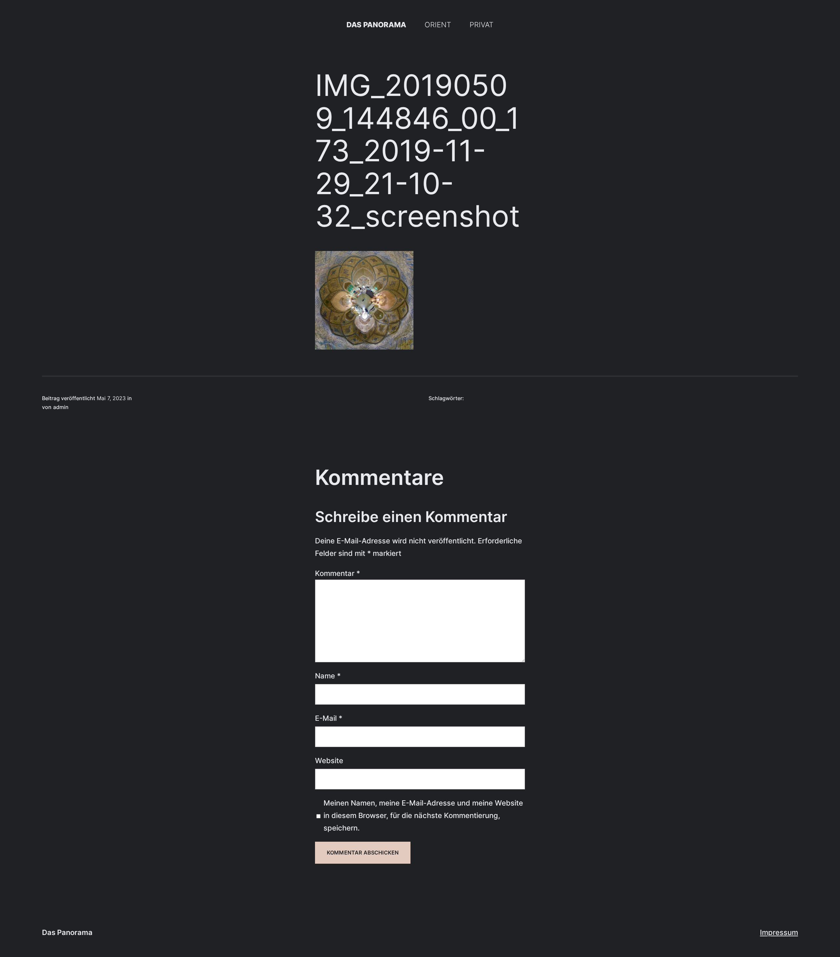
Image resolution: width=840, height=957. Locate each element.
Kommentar (337, 573)
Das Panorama (376, 24)
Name (328, 675)
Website (329, 760)
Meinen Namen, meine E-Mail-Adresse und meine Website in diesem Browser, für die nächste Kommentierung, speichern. (423, 815)
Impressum (779, 932)
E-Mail (328, 718)
